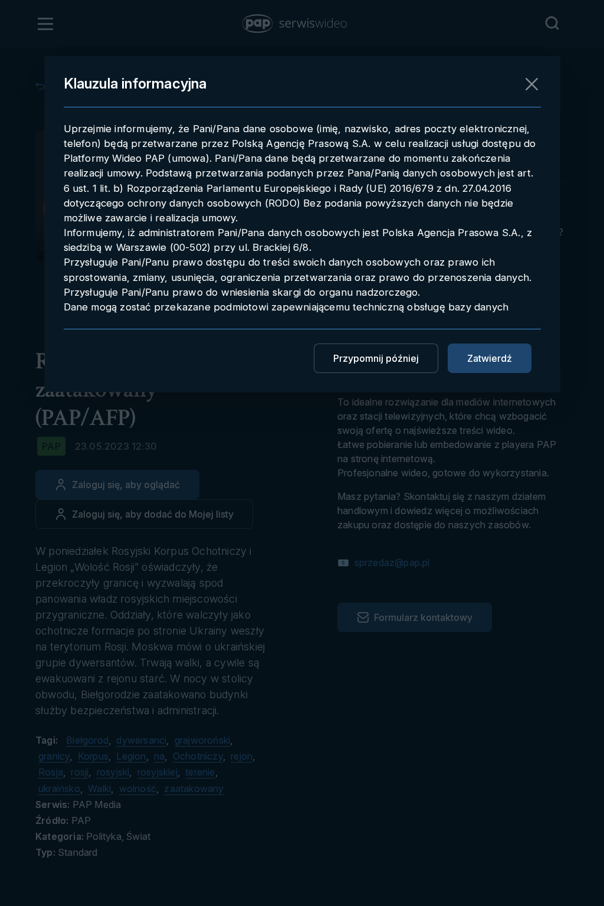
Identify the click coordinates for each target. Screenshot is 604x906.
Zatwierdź (489, 358)
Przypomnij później (376, 358)
